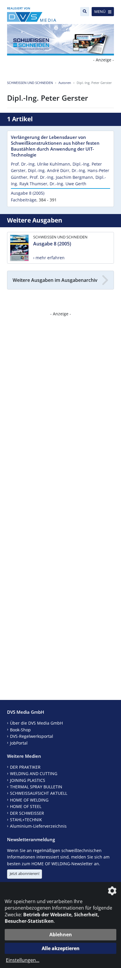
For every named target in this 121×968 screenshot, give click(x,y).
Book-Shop (20, 730)
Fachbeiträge (23, 200)
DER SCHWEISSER (27, 813)
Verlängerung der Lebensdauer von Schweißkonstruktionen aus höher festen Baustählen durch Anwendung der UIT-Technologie (55, 146)
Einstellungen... (22, 960)
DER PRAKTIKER (25, 767)
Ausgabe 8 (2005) (27, 193)
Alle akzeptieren (61, 948)
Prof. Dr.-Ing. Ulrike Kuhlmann (40, 164)
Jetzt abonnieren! (24, 873)
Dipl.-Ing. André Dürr (48, 170)
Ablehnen (60, 934)
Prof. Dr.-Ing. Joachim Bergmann (61, 177)
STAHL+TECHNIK (26, 819)
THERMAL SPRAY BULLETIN (36, 786)
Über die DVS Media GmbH (36, 723)
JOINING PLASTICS (27, 780)
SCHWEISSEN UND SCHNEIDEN (30, 82)
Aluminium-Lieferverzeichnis (38, 826)
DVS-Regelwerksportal (31, 736)
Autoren (64, 82)
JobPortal (19, 743)
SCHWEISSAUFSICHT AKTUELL (38, 793)
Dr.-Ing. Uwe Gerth (68, 183)
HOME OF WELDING (29, 800)
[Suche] (84, 11)
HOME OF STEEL (25, 806)
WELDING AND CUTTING (33, 773)
